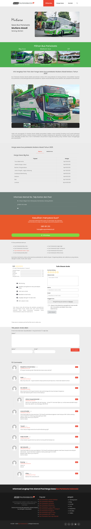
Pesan (14, 333)
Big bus (40, 151)
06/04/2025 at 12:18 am (25, 379)
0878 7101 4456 (23, 204)
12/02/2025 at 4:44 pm (25, 389)
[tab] (40, 151)
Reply (77, 367)
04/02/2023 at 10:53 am (25, 463)
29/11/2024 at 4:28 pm (25, 427)
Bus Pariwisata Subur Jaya (22, 250)
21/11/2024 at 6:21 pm (24, 438)
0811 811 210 (45, 226)
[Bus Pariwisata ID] (23, 3)
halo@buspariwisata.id (45, 229)
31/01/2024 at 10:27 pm (25, 448)
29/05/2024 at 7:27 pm (30, 474)
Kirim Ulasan (52, 312)
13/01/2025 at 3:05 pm (25, 412)
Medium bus (50, 151)
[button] (14, 104)
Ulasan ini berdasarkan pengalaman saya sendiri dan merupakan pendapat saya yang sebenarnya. (63, 307)
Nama (14, 349)
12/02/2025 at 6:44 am (30, 400)
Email (36, 349)
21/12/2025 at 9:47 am (25, 368)
